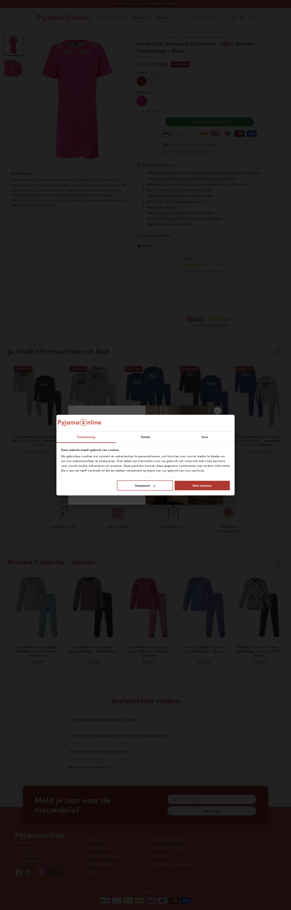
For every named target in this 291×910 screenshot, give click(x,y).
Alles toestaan (202, 485)
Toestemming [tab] (86, 437)
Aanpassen (142, 485)
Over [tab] (205, 437)
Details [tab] (145, 437)
